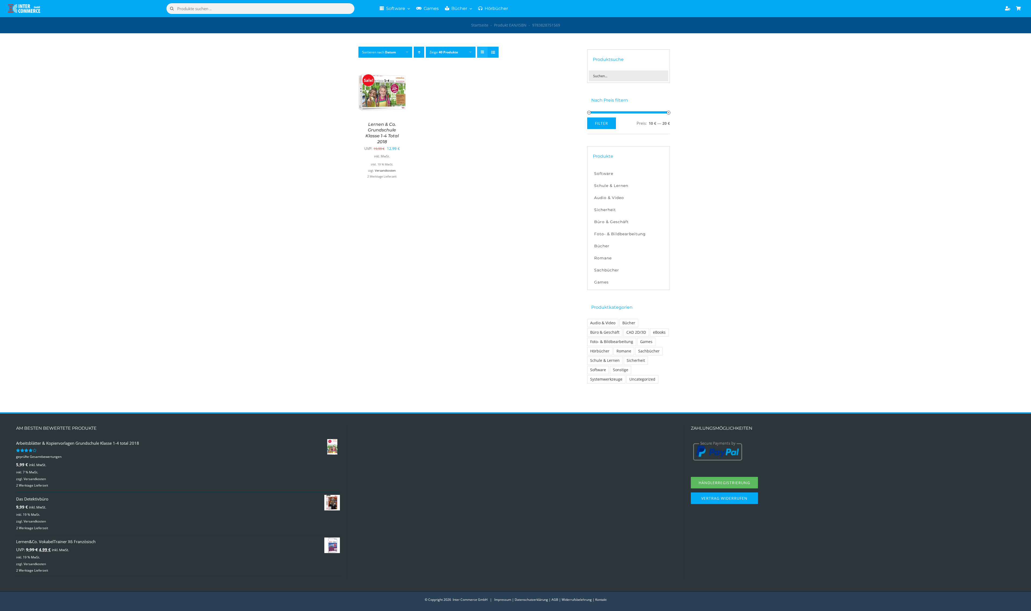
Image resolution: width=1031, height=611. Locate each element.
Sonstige (620, 369)
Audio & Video (602, 323)
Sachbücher (649, 351)
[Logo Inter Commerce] (24, 6)
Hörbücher (599, 351)
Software (598, 369)
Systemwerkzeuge (606, 379)
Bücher (628, 323)
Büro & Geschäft (604, 332)
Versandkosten (385, 170)
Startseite (479, 25)
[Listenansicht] (493, 52)
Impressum (502, 599)
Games (646, 341)
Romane (623, 351)
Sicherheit (636, 360)
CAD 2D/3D (636, 332)
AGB (554, 599)
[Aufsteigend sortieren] (419, 52)
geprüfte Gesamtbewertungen (38, 456)
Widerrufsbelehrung (577, 599)
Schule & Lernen (605, 360)
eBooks (659, 332)
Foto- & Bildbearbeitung (611, 341)
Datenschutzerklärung (531, 599)
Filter (601, 123)
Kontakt (601, 599)
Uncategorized (642, 379)
